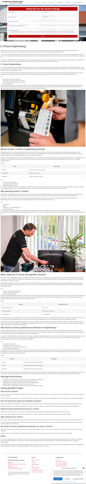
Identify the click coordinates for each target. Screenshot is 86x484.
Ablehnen (67, 478)
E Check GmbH (35, 469)
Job (32, 466)
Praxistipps (68, 2)
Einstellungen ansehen (78, 478)
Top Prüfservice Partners (61, 463)
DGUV (33, 461)
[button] (83, 468)
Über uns (44, 2)
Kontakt (37, 2)
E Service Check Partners (37, 470)
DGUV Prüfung (35, 460)
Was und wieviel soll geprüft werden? (17, 25)
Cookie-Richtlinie (64, 481)
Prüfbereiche (60, 2)
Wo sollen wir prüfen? (13, 21)
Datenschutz (70, 481)
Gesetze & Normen (78, 2)
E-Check (57, 460)
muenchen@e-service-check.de (15, 468)
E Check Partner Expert (37, 472)
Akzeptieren (58, 478)
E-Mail (45, 12)
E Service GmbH (35, 467)
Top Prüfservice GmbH (61, 464)
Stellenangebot (35, 464)
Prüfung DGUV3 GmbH (61, 466)
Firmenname (11, 12)
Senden (43, 36)
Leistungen (51, 2)
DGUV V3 (34, 463)
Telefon (46, 16)
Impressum (75, 481)
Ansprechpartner (12, 16)
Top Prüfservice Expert (61, 461)
